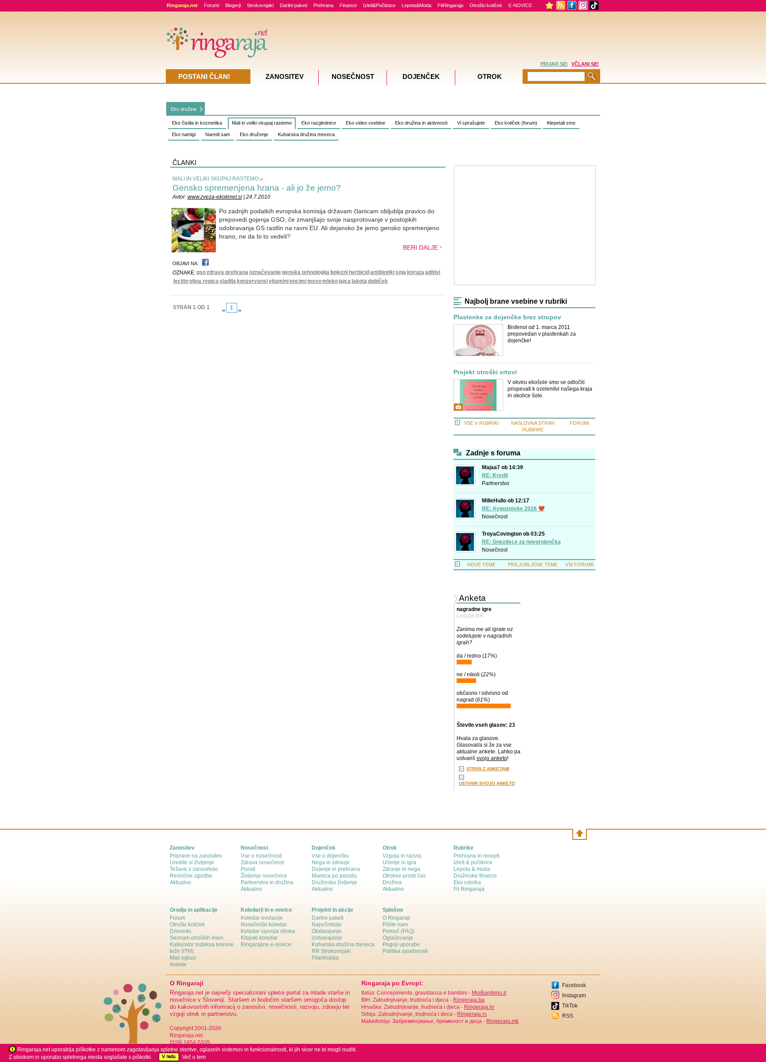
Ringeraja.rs (472, 1014)
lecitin (180, 281)
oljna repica (204, 281)
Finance (348, 5)
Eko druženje (254, 134)
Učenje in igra (399, 862)
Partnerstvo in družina (267, 882)
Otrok (489, 76)
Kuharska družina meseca (306, 134)
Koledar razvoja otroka (268, 931)
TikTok (570, 1006)
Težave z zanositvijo (194, 869)
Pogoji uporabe (401, 944)
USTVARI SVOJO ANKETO (487, 783)
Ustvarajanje (327, 938)
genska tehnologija (305, 272)
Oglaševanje (398, 938)
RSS (567, 1016)
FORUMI (579, 423)
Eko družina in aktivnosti (421, 122)
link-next (239, 310)
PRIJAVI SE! (554, 64)
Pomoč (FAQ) (398, 931)
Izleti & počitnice (472, 862)
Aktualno (180, 882)
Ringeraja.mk (502, 1021)
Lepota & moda (471, 869)
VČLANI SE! (585, 64)
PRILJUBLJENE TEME (533, 564)
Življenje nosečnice (264, 876)
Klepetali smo (561, 122)
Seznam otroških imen (196, 938)
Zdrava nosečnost (262, 862)
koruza (415, 272)
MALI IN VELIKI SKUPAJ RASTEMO (215, 179)
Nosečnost (495, 516)
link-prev (223, 310)
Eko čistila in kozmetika (197, 122)
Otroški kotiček (485, 5)
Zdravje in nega (401, 869)
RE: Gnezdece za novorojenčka (521, 542)
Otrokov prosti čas (404, 876)
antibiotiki (382, 272)
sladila (227, 281)
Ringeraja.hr (479, 1007)
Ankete (178, 964)
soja (400, 272)
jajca (345, 281)
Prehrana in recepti (476, 856)
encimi (297, 281)
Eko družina (183, 109)
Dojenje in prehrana (336, 869)
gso (201, 272)
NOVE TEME (481, 564)
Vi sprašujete (471, 122)
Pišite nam (395, 924)
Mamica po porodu (334, 876)
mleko (330, 281)
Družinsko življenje (334, 882)
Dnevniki (180, 931)
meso (314, 281)
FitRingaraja (450, 5)
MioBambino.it (489, 993)
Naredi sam (217, 134)
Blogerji (233, 5)
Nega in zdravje (331, 862)
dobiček (378, 281)
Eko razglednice (318, 122)
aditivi (432, 272)
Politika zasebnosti (405, 951)
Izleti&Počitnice (379, 5)
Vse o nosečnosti (261, 856)
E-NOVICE (520, 5)
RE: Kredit (495, 475)
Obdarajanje (327, 931)
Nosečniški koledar (264, 924)
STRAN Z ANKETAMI (487, 768)
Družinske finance (475, 876)
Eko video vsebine (365, 122)
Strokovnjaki (260, 5)
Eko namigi (183, 134)
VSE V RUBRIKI (481, 423)
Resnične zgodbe (191, 876)
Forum (177, 918)
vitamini (279, 281)
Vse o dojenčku (330, 856)
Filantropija (325, 958)
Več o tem (194, 1057)
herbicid (359, 272)
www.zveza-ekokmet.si (215, 197)
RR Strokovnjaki (331, 951)
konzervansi (252, 281)
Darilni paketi (293, 5)
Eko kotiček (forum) (516, 122)
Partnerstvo (495, 483)
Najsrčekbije (327, 924)
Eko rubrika (467, 882)
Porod (248, 869)
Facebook (574, 985)
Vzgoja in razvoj (402, 856)
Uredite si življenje (192, 862)
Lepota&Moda (416, 5)
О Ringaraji (396, 918)
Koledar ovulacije (262, 918)
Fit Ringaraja (469, 889)
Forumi (211, 5)
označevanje (265, 272)
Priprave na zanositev (196, 856)
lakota (359, 281)
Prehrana (323, 5)
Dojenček (421, 76)
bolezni (339, 272)
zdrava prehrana (227, 272)
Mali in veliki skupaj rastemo (262, 122)
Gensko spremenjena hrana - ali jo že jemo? (256, 187)
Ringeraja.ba (469, 1000)
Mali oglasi (183, 958)
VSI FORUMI (579, 564)
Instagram (574, 995)
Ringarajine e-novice (266, 944)
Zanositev (285, 76)
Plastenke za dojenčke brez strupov (507, 317)
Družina (392, 882)
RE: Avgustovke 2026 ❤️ (513, 509)
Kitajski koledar (259, 938)
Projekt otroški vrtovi (485, 372)
